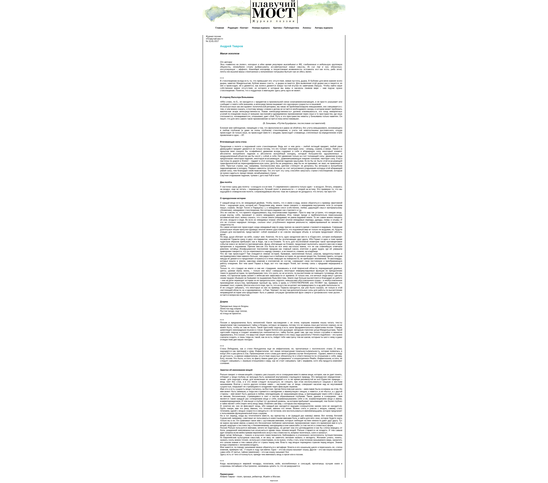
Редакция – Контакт (238, 28)
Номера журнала (261, 28)
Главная (219, 28)
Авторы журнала (324, 28)
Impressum (274, 480)
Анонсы (307, 28)
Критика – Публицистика (286, 28)
